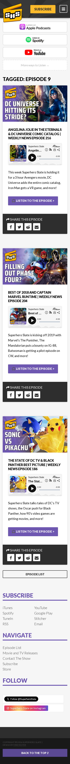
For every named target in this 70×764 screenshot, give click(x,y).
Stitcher (40, 618)
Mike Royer (20, 745)
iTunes (8, 607)
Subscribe (43, 9)
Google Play (43, 613)
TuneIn (8, 618)
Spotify (8, 613)
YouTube (40, 607)
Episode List (35, 574)
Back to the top (34, 752)
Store (7, 669)
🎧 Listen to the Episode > (33, 200)
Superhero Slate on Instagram (27, 708)
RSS (5, 624)
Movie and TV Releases (20, 653)
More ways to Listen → (35, 65)
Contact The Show (17, 658)
